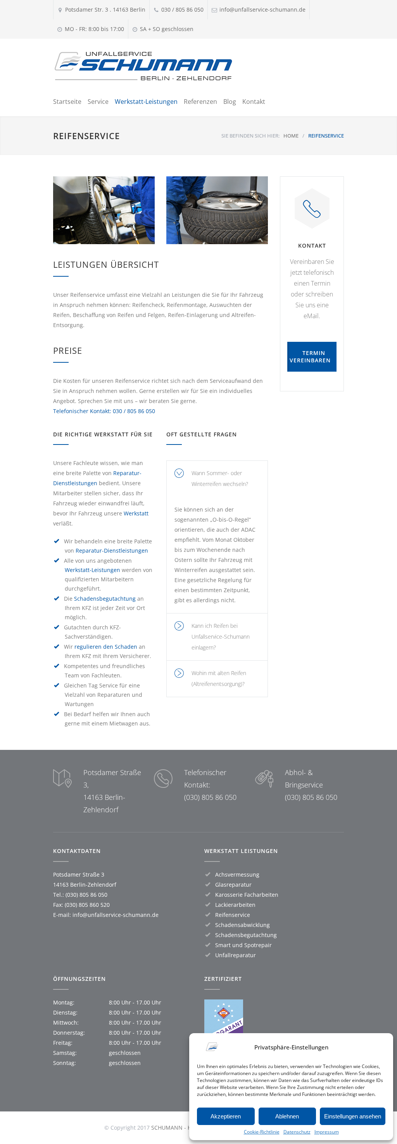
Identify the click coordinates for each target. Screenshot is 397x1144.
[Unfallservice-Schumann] (146, 66)
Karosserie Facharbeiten (246, 894)
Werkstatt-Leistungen (146, 101)
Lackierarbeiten (235, 904)
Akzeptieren (226, 1116)
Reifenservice (232, 914)
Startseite (67, 101)
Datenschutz (297, 1131)
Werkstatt (136, 513)
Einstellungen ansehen (352, 1116)
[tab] (217, 479)
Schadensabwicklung (242, 925)
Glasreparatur (233, 884)
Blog (229, 101)
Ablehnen (287, 1116)
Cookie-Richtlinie (262, 1131)
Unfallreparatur (235, 955)
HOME (291, 135)
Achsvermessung (237, 874)
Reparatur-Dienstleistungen (112, 550)
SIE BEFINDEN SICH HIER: (250, 135)
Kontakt (253, 101)
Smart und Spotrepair (243, 945)
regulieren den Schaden (105, 646)
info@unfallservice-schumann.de (115, 914)
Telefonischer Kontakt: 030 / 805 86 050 (104, 411)
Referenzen (200, 101)
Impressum (326, 1131)
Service (98, 101)
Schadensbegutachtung (105, 598)
